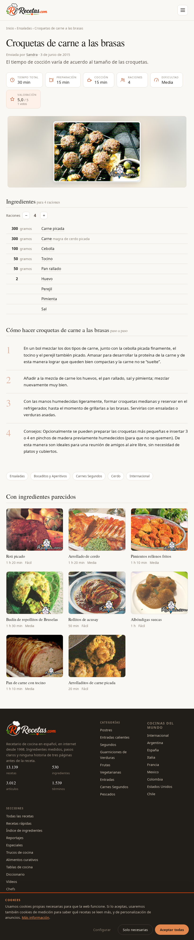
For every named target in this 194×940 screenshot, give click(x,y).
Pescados (107, 794)
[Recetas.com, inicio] (26, 10)
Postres (106, 730)
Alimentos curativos (22, 859)
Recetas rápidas (18, 823)
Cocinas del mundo (160, 725)
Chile (151, 793)
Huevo (47, 278)
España (153, 750)
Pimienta (49, 298)
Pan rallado (51, 268)
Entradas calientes (114, 737)
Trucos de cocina (19, 852)
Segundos (108, 744)
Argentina (155, 742)
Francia (153, 764)
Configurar (102, 929)
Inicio (10, 28)
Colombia (155, 779)
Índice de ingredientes (24, 830)
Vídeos (11, 881)
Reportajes (14, 837)
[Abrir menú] (182, 10)
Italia (151, 757)
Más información (35, 917)
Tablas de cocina (19, 867)
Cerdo (115, 476)
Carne (46, 238)
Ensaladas (24, 28)
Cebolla (47, 248)
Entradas (107, 779)
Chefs (10, 888)
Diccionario (15, 874)
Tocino (47, 258)
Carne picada (52, 228)
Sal (44, 309)
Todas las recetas (20, 816)
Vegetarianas (110, 772)
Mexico (153, 771)
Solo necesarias (135, 929)
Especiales (14, 845)
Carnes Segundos (89, 476)
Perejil (46, 288)
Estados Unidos (159, 786)
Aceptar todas (172, 929)
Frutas (105, 764)
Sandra (32, 54)
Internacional (140, 476)
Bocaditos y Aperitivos (50, 476)
